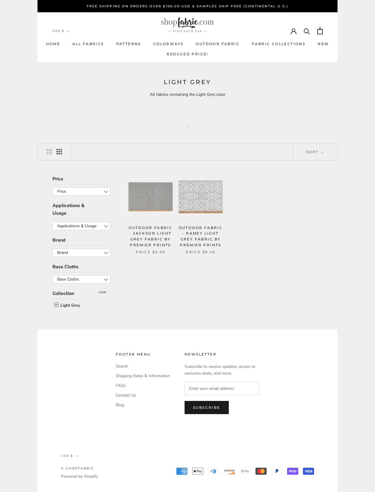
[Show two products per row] (49, 151)
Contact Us (126, 395)
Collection (63, 293)
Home (53, 44)
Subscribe (206, 407)
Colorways (168, 44)
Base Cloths (65, 267)
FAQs (121, 385)
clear (102, 292)
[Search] (307, 31)
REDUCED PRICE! (187, 54)
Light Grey (69, 305)
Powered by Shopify (79, 476)
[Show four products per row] (59, 151)
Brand (59, 240)
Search (122, 366)
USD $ (58, 31)
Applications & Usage (68, 209)
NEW (323, 44)
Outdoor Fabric (218, 44)
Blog (120, 405)
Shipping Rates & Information (143, 376)
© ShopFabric (77, 468)
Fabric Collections (278, 44)
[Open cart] (320, 31)
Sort (313, 152)
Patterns (128, 44)
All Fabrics (88, 44)
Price (57, 179)
